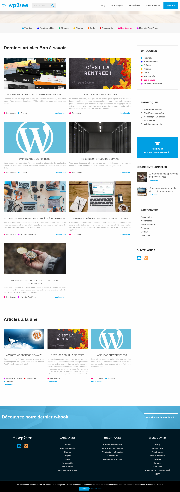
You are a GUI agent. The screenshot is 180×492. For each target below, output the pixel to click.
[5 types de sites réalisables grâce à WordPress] (35, 196)
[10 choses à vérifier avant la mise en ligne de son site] (142, 191)
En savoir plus (95, 488)
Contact (144, 232)
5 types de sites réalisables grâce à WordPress (34, 218)
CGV (157, 474)
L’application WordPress (34, 159)
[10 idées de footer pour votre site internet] (35, 73)
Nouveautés (107, 28)
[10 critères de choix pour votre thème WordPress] (35, 258)
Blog (103, 5)
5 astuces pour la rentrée (100, 94)
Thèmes (65, 28)
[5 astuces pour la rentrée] (100, 73)
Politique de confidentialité (157, 470)
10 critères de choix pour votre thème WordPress (34, 282)
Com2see (145, 235)
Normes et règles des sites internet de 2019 (100, 218)
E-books (145, 228)
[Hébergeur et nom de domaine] (100, 137)
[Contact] (139, 259)
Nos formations (153, 5)
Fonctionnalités (47, 28)
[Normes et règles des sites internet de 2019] (100, 196)
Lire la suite (60, 113)
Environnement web (152, 109)
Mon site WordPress (148, 28)
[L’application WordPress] (35, 137)
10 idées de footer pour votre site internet (34, 94)
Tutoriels (28, 28)
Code (92, 28)
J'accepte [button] (84, 489)
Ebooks (171, 5)
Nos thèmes (134, 5)
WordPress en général (153, 113)
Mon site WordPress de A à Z (161, 417)
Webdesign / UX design (154, 117)
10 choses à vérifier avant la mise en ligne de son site (162, 189)
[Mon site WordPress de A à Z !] (24, 339)
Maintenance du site (152, 124)
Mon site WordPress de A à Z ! (24, 355)
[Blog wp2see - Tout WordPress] (15, 5)
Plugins (79, 28)
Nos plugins (117, 5)
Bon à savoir (126, 28)
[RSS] (146, 259)
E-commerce (149, 120)
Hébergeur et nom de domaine (100, 159)
